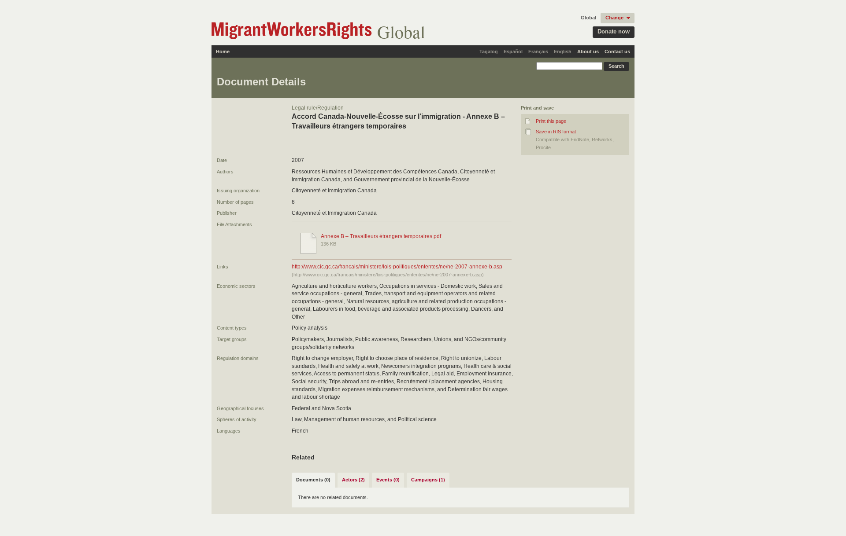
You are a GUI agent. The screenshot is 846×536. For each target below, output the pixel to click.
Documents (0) (313, 479)
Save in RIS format (556, 131)
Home (223, 51)
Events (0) (388, 479)
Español (513, 51)
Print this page (551, 121)
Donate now (613, 31)
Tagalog (488, 51)
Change (614, 17)
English (562, 51)
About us (588, 51)
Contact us (617, 51)
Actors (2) (353, 479)
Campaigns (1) (428, 479)
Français (538, 51)
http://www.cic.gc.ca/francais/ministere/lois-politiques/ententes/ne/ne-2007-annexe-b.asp (397, 267)
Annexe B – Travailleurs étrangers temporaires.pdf (381, 236)
